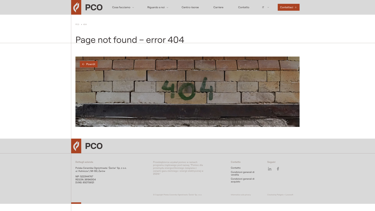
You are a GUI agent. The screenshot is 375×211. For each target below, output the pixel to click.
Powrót (90, 64)
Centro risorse (190, 7)
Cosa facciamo (121, 7)
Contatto (243, 7)
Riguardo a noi (156, 7)
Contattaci (286, 7)
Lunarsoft (289, 195)
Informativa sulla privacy (241, 195)
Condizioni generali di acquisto (242, 180)
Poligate (280, 195)
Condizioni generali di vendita (242, 173)
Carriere (218, 7)
